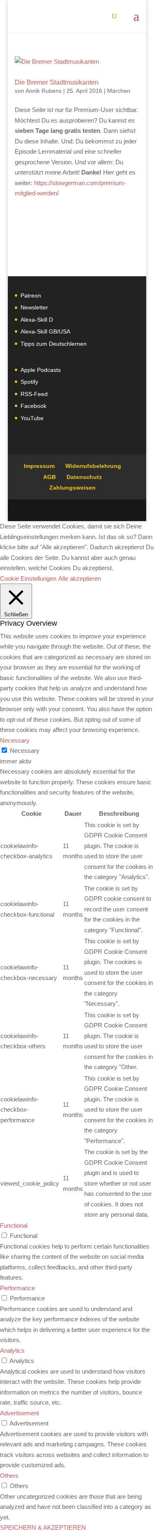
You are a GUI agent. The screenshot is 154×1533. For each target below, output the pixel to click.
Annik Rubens (43, 90)
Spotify (29, 381)
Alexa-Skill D (37, 319)
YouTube (32, 418)
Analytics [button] (12, 1350)
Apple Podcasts (41, 370)
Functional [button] (14, 1225)
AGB (49, 477)
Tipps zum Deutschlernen (54, 343)
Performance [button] (17, 1288)
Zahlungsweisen (72, 487)
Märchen (118, 90)
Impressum (39, 466)
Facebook (33, 406)
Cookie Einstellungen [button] (28, 578)
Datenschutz (84, 477)
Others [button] (9, 1475)
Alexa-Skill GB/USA (45, 331)
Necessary (24, 750)
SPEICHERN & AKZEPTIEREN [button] (43, 1527)
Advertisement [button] (19, 1413)
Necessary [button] (15, 740)
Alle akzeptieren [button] (79, 578)
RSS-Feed (34, 394)
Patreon (31, 295)
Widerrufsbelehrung (93, 466)
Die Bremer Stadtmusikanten (57, 82)
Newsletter (34, 307)
